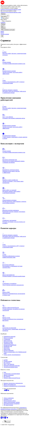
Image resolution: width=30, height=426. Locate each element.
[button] (2, 31)
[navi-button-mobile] (2, 36)
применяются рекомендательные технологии (13, 408)
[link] (3, 28)
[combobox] (7, 421)
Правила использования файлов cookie (11, 12)
